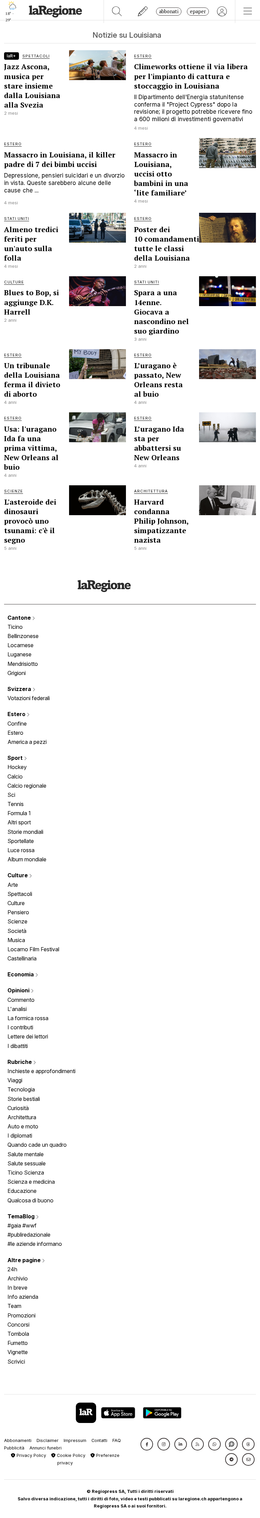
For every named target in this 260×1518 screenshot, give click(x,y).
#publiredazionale (28, 1234)
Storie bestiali (23, 1098)
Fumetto (17, 1342)
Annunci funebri (45, 1447)
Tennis (15, 804)
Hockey (17, 767)
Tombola (18, 1333)
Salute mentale (25, 1154)
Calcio (15, 776)
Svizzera (19, 689)
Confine (17, 723)
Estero (17, 714)
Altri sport (19, 822)
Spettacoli (19, 894)
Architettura (21, 1117)
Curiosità (18, 1108)
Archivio (17, 1278)
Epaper (198, 11)
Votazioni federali (28, 698)
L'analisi (17, 1009)
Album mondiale (26, 859)
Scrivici (16, 1361)
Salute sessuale (26, 1163)
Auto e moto (22, 1126)
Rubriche (20, 1061)
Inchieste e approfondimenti (41, 1071)
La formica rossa (27, 1018)
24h (12, 1269)
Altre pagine (24, 1260)
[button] (146, 1444)
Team (14, 1306)
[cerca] (117, 11)
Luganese (19, 654)
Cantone (19, 617)
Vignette (17, 1352)
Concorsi (18, 1324)
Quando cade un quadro (37, 1144)
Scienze (17, 921)
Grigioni (16, 673)
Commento (21, 999)
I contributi (20, 1027)
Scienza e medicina (31, 1181)
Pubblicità (14, 1447)
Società (16, 930)
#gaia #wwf (22, 1225)
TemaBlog (21, 1216)
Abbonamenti (17, 1440)
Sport (15, 757)
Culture (18, 875)
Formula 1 (19, 813)
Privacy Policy (30, 1455)
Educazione (22, 1190)
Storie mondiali (25, 831)
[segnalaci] (143, 11)
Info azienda (22, 1296)
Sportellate (20, 841)
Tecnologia (21, 1089)
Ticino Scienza (25, 1172)
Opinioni (19, 990)
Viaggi (14, 1080)
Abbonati (168, 11)
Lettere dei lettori (27, 1036)
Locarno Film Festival (33, 949)
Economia (21, 974)
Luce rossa (21, 850)
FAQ (116, 1440)
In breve (17, 1287)
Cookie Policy (70, 1455)
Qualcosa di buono (30, 1200)
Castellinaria (22, 958)
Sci (11, 794)
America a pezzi (27, 741)
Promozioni (21, 1315)
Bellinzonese (23, 636)
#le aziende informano (34, 1243)
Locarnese (20, 645)
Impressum (75, 1440)
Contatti (99, 1440)
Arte (12, 884)
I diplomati (19, 1135)
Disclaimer (48, 1440)
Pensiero (18, 912)
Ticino (15, 626)
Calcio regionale (26, 785)
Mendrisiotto (22, 663)
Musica (16, 940)
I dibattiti (17, 1046)
